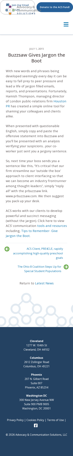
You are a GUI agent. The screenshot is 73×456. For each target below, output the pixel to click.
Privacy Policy (15, 420)
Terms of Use (55, 420)
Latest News (44, 283)
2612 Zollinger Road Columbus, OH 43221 (36, 362)
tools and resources (52, 225)
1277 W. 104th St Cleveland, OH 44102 (36, 345)
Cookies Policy (35, 420)
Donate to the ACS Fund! (55, 7)
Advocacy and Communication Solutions (23, 10)
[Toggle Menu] (36, 24)
